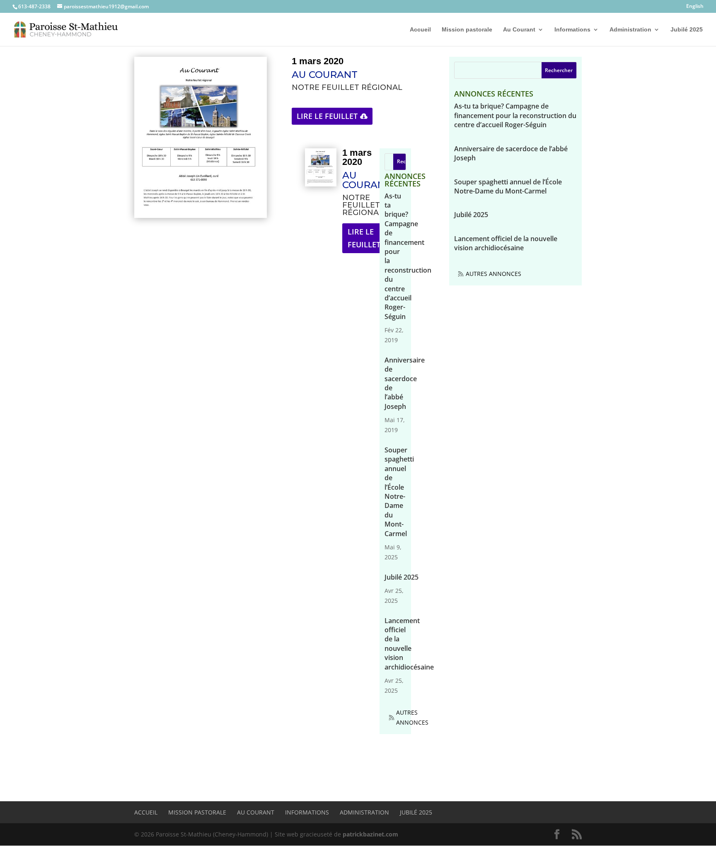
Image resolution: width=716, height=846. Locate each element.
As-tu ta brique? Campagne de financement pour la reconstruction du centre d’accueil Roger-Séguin (515, 115)
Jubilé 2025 (686, 30)
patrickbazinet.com (370, 834)
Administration (630, 30)
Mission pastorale (467, 30)
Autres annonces (412, 717)
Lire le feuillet (327, 116)
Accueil (420, 30)
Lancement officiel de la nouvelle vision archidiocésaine (409, 644)
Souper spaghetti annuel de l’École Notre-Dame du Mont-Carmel (399, 491)
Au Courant (519, 30)
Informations (572, 30)
